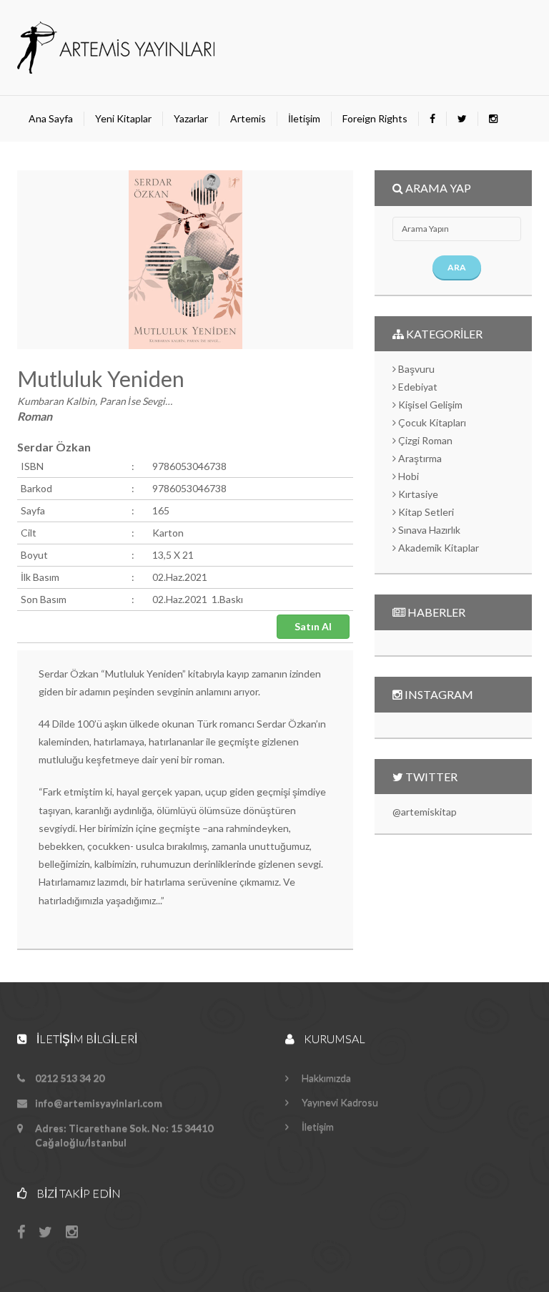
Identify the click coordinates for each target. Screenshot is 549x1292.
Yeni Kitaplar (123, 118)
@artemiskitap (424, 812)
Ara (456, 267)
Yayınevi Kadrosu (339, 1102)
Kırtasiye (417, 494)
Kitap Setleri (425, 512)
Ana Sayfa (51, 118)
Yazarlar (191, 118)
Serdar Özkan (54, 447)
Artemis (248, 118)
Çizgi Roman (424, 440)
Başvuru (415, 369)
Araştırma (419, 458)
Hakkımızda (325, 1078)
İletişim (304, 118)
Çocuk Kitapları (431, 422)
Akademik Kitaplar (437, 548)
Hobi (407, 476)
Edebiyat (416, 387)
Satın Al (313, 626)
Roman (34, 416)
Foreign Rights (374, 118)
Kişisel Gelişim (429, 404)
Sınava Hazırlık (428, 530)
